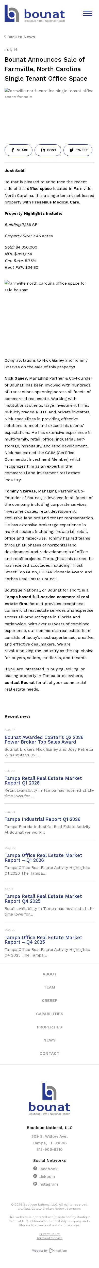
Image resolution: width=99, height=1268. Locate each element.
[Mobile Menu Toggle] (88, 13)
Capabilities (49, 1013)
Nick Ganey (16, 378)
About (50, 974)
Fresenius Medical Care (55, 202)
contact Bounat (20, 682)
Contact (49, 1053)
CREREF (49, 1000)
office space (39, 188)
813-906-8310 (49, 1149)
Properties (49, 1027)
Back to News (21, 36)
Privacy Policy (49, 1234)
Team (49, 987)
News (49, 1040)
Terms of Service (50, 1238)
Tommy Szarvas (20, 491)
